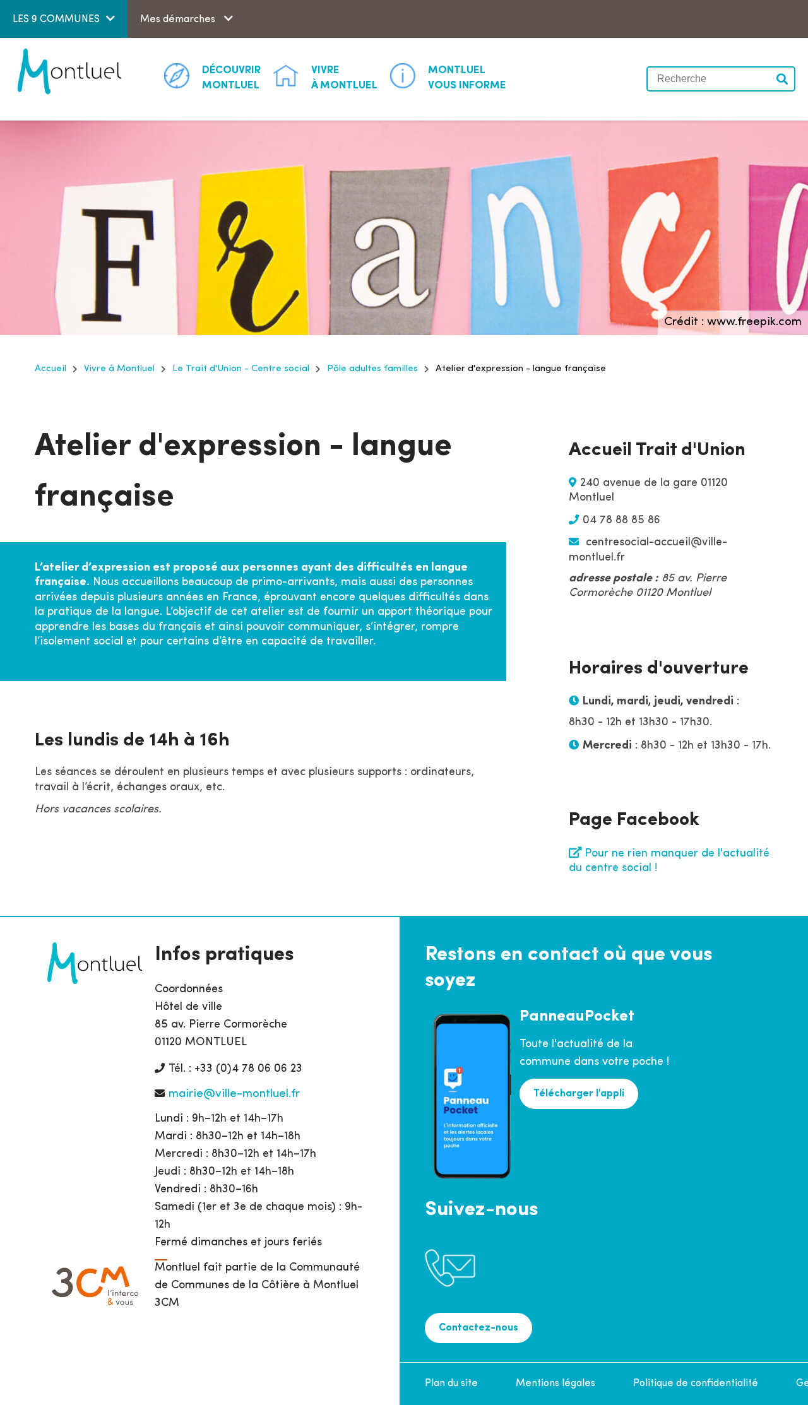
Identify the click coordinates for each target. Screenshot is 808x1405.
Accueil (50, 369)
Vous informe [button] (467, 78)
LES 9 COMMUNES (56, 20)
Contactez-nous (478, 1328)
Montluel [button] (231, 78)
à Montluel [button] (344, 78)
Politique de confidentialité (695, 1383)
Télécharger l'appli (578, 1094)
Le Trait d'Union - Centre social (240, 369)
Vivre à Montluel (119, 369)
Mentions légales (555, 1383)
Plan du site (451, 1383)
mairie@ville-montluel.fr (234, 1094)
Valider (782, 79)
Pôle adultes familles (372, 369)
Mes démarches (179, 20)
